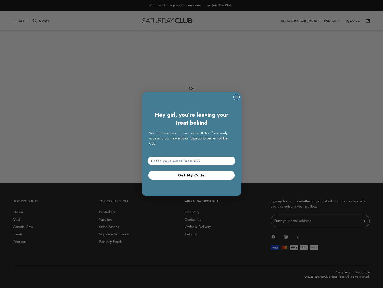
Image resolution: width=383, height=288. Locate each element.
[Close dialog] (236, 97)
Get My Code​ (191, 175)
